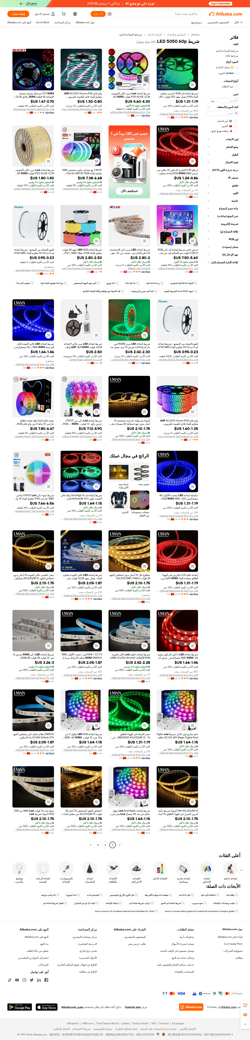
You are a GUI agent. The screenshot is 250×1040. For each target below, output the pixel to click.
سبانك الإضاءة (112, 903)
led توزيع (111, 283)
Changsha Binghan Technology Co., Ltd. (33, 270)
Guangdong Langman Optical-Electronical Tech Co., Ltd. (177, 113)
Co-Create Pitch (233, 943)
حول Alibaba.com (232, 929)
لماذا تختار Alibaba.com (230, 936)
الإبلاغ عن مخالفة (88, 971)
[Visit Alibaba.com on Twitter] (31, 980)
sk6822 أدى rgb (208, 895)
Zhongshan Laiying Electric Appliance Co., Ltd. (129, 359)
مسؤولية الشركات (233, 950)
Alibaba (195, 34)
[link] (245, 1005)
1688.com (87, 1023)
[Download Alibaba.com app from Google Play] (19, 1007)
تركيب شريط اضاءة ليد (139, 903)
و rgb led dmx (153, 283)
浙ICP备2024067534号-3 (218, 1034)
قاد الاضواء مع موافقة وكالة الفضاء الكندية (101, 291)
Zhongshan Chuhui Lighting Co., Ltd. (33, 109)
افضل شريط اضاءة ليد (53, 903)
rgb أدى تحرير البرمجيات (142, 291)
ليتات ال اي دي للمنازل (84, 903)
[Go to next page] (90, 845)
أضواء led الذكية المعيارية (181, 283)
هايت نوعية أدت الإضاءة (223, 903)
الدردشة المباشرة (87, 943)
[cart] (63, 14)
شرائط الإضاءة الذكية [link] (130, 34)
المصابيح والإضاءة (176, 34)
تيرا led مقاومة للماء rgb (51, 283)
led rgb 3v (130, 283)
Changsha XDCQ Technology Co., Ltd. (177, 359)
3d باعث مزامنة (48, 895)
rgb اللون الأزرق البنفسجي (121, 895)
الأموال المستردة (88, 957)
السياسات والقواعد (184, 971)
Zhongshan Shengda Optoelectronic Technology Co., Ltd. (81, 188)
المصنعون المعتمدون (135, 936)
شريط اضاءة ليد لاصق (171, 903)
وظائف (239, 957)
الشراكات (43, 964)
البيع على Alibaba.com (36, 936)
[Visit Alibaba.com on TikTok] (10, 980)
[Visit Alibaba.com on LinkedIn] (39, 980)
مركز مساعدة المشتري (84, 936)
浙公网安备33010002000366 (185, 1034)
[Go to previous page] (120, 845)
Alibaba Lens (228, 1007)
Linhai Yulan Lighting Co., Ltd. (85, 359)
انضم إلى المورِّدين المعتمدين (33, 957)
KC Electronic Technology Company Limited (81, 268)
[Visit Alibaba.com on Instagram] (24, 980)
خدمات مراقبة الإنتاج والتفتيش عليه (175, 964)
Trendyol (164, 1023)
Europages (178, 1023)
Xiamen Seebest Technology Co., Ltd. (33, 188)
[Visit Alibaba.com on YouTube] (17, 980)
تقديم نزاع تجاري (88, 950)
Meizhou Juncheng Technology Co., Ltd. (81, 109)
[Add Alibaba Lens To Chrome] (191, 1007)
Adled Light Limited (139, 268)
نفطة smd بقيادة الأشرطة (156, 895)
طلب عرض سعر (137, 943)
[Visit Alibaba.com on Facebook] (46, 980)
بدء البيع (44, 943)
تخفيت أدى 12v (23, 283)
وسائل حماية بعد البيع (183, 957)
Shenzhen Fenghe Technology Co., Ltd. (177, 268)
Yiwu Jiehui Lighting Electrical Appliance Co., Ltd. (129, 112)
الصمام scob (93, 895)
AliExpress (73, 1023)
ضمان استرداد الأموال (182, 943)
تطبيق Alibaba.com (72, 1007)
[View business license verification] (158, 1034)
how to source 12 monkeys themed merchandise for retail (124, 911)
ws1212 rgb (184, 895)
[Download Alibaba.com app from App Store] (47, 1007)
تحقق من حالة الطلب (37, 950)
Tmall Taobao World (107, 1023)
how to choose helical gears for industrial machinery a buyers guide (199, 911)
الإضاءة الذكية (154, 34)
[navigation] (222, 440)
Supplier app (133, 1007)
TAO (153, 1023)
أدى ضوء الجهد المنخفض (85, 283)
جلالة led (230, 895)
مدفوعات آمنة (186, 936)
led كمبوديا (71, 895)
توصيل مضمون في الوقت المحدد (177, 950)
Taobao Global (140, 1023)
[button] (109, 14)
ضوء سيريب (197, 903)
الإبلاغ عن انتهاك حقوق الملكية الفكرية (77, 964)
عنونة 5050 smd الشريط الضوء (178, 291)
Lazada (125, 1023)
